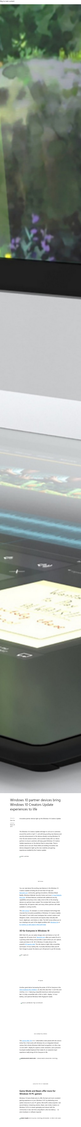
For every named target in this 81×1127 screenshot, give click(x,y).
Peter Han (12, 820)
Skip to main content (7, 1)
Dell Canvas (25, 910)
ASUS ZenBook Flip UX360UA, (28, 989)
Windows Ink (54, 922)
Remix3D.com (23, 893)
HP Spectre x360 (30, 944)
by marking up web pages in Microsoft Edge (32, 924)
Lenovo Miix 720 (27, 1040)
